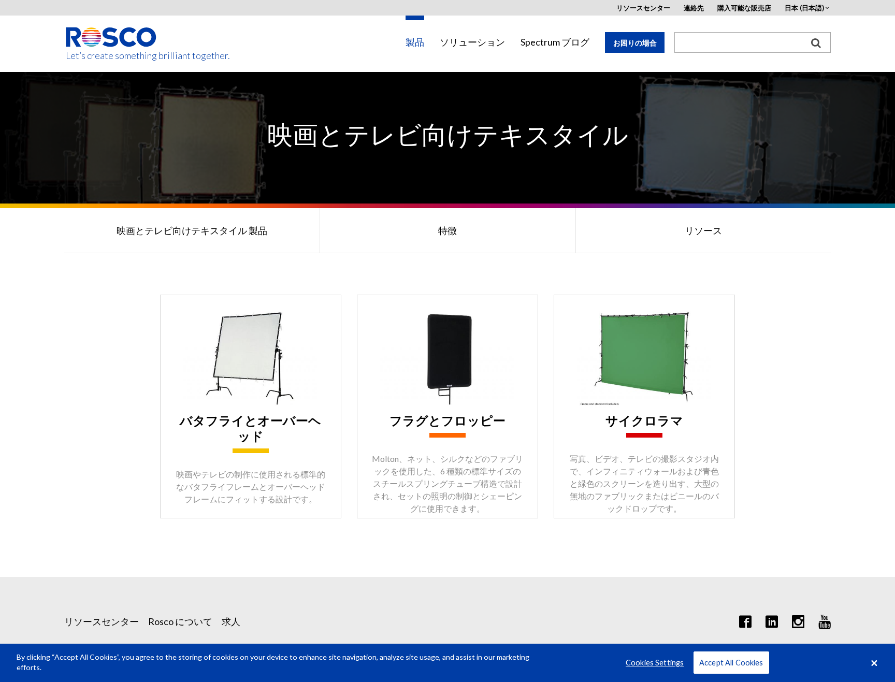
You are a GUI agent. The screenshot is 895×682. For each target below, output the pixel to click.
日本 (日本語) (804, 8)
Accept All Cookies (731, 662)
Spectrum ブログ (555, 42)
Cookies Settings (655, 662)
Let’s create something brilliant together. (111, 55)
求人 (231, 621)
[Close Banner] (874, 663)
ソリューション (472, 42)
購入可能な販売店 (744, 8)
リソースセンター (643, 8)
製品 (415, 42)
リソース (703, 230)
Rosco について (180, 621)
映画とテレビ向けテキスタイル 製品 (192, 230)
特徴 (447, 230)
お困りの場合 (635, 42)
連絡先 (694, 8)
